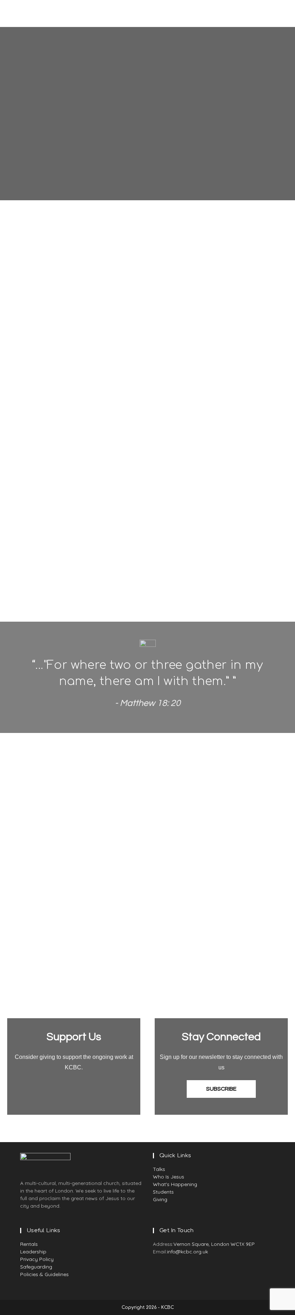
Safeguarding (36, 1266)
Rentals (29, 1244)
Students (163, 1192)
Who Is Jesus (168, 1176)
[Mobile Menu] (278, 13)
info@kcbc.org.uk (187, 1251)
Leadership (33, 1251)
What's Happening (175, 1184)
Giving (160, 1199)
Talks (159, 1169)
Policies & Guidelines (44, 1274)
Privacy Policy (37, 1259)
